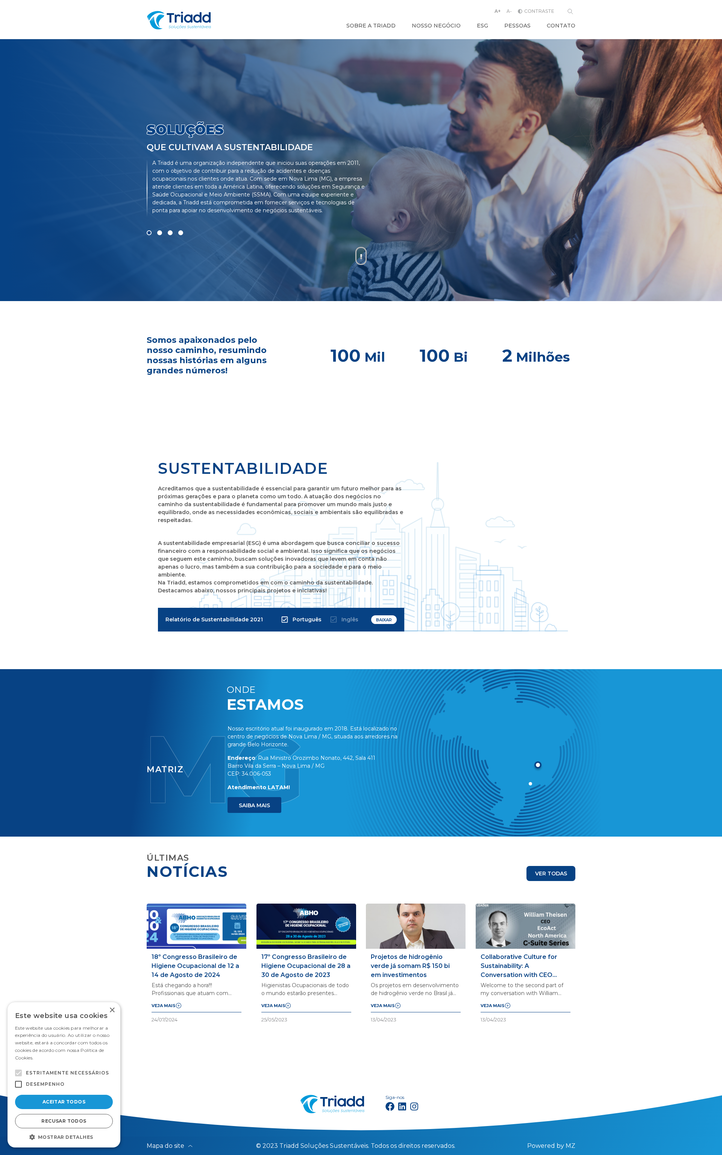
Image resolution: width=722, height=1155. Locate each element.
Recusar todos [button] (63, 1121)
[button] (18, 1072)
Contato (561, 25)
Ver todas (551, 873)
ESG (482, 25)
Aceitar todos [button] (63, 1102)
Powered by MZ (551, 1145)
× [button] (112, 1010)
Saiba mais (254, 805)
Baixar (384, 619)
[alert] (64, 1074)
